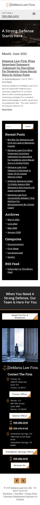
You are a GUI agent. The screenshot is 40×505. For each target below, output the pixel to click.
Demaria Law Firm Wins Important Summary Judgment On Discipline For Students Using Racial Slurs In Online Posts (19, 68)
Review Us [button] (20, 465)
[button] (34, 14)
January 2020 (14, 232)
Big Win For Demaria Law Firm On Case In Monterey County (21, 142)
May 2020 (12, 228)
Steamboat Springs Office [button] (20, 451)
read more (7, 109)
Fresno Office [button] (19, 394)
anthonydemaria (12, 79)
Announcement (16, 244)
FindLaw (20, 499)
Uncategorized (15, 252)
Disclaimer (7, 493)
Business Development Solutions (19, 496)
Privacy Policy (31, 493)
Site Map (19, 493)
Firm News (7, 82)
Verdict (11, 257)
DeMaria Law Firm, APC (21, 488)
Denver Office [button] (19, 415)
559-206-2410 (10, 16)
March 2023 (13, 219)
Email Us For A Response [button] (20, 316)
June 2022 (12, 223)
